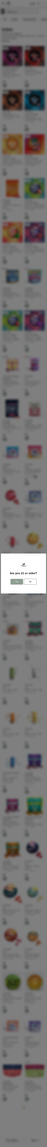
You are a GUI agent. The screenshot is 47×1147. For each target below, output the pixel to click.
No (30, 582)
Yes (16, 582)
